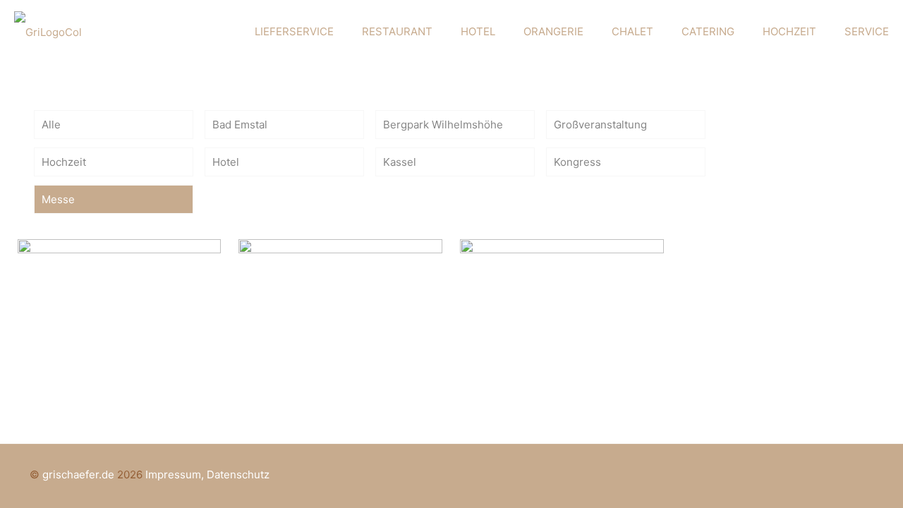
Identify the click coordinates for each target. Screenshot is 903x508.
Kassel (399, 162)
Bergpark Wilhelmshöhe (443, 124)
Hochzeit (64, 162)
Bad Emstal (239, 124)
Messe (58, 199)
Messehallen (533, 269)
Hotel (225, 162)
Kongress (577, 162)
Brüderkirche (313, 269)
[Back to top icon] (858, 474)
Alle (51, 124)
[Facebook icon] (824, 474)
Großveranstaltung (600, 124)
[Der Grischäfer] (48, 32)
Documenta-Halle (111, 269)
